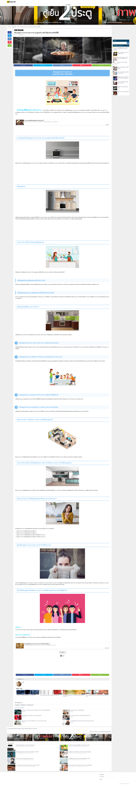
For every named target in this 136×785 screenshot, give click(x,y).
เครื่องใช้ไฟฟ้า (21, 707)
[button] (2, 15)
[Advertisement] (62, 131)
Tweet (10, 36)
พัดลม (16, 707)
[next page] (62, 653)
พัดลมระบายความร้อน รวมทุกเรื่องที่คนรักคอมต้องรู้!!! (100, 731)
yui (23, 682)
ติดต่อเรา (101, 779)
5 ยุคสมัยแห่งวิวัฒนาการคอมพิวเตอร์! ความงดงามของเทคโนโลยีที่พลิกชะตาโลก (123, 78)
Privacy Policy (102, 776)
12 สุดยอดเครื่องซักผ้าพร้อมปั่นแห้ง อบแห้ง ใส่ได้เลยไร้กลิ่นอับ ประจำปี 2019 (23, 728)
